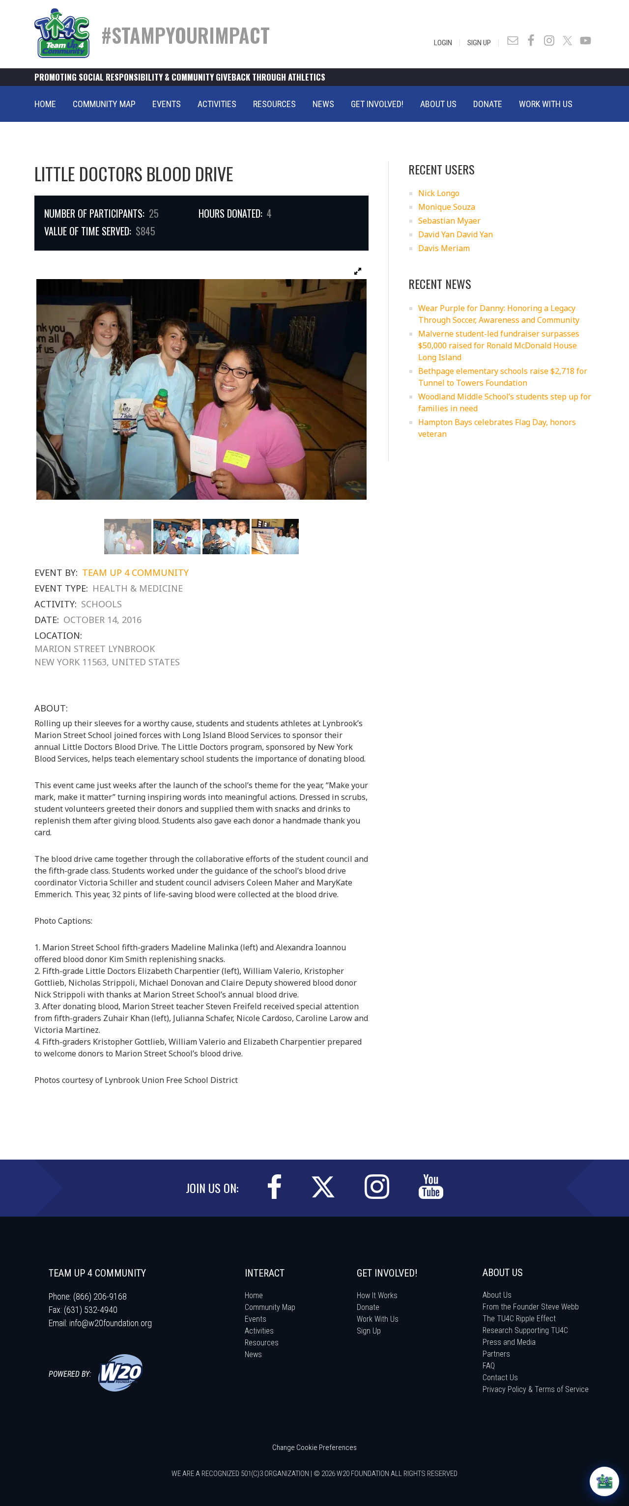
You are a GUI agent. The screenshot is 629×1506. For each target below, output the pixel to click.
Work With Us (378, 1319)
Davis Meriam (444, 248)
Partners (496, 1354)
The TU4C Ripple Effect (519, 1318)
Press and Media (509, 1342)
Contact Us (500, 1377)
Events (255, 1319)
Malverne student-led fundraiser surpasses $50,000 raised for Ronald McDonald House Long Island (498, 345)
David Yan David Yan (455, 234)
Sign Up (479, 42)
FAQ (489, 1365)
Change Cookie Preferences (314, 1447)
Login (443, 42)
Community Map (270, 1307)
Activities (259, 1331)
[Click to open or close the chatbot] (604, 1481)
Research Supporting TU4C (525, 1330)
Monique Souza (446, 206)
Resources (262, 1342)
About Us (497, 1295)
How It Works (377, 1295)
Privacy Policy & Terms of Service (536, 1389)
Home (254, 1295)
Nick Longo (438, 193)
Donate (368, 1307)
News (253, 1354)
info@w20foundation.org (110, 1323)
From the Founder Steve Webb (531, 1306)
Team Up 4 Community (135, 572)
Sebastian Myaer (449, 220)
